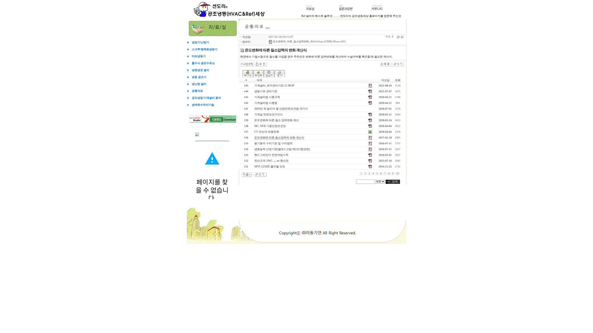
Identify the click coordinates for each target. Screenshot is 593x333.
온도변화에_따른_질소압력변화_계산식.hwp (297, 41)
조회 (398, 80)
